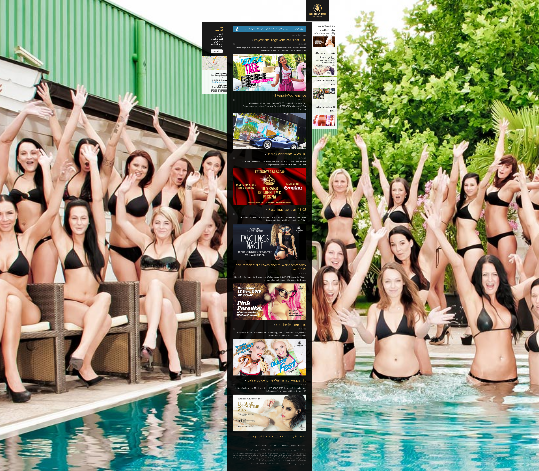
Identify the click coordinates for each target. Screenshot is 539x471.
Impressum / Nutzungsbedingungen (293, 464)
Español (277, 446)
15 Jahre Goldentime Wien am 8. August (275, 380)
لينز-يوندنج (218, 30)
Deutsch (301, 446)
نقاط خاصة (218, 36)
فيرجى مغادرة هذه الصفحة (250, 450)
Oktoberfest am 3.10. (289, 325)
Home (304, 35)
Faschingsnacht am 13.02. (286, 210)
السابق (296, 436)
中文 (270, 446)
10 (266, 436)
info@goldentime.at (219, 82)
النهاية (255, 436)
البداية (302, 436)
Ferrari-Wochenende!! (289, 95)
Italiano (257, 446)
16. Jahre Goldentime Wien (285, 154)
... (252, 445)
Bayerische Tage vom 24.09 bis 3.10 (279, 40)
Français (285, 446)
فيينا (221, 27)
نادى (221, 34)
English (293, 446)
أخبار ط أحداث (217, 39)
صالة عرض (218, 41)
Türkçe (264, 446)
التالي (261, 436)
